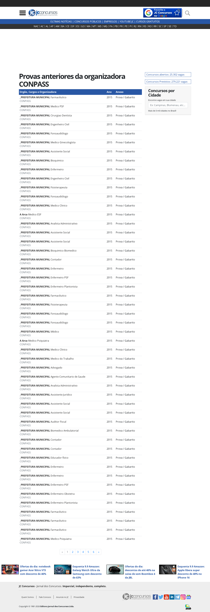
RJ (135, 26)
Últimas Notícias (61, 21)
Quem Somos (27, 597)
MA (88, 26)
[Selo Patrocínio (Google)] (162, 12)
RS (144, 26)
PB (116, 26)
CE (67, 26)
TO (174, 26)
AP (51, 26)
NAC (36, 26)
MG (105, 26)
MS (99, 26)
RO (150, 26)
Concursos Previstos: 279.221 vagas (167, 81)
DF (72, 26)
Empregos (110, 21)
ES (77, 26)
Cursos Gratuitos (148, 21)
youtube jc (127, 21)
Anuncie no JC (62, 597)
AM (57, 26)
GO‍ (83, 26)
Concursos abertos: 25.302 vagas (165, 74)
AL (47, 26)
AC (42, 26)
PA (111, 26)
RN (139, 26)
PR (121, 26)
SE (169, 26)
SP (165, 26)
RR (155, 26)
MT (94, 26)
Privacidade (79, 597)
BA (62, 26)
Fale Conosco (45, 597)
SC (160, 26)
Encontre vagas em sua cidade (162, 100)
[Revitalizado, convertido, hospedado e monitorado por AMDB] (188, 606)
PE (126, 26)
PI (131, 26)
